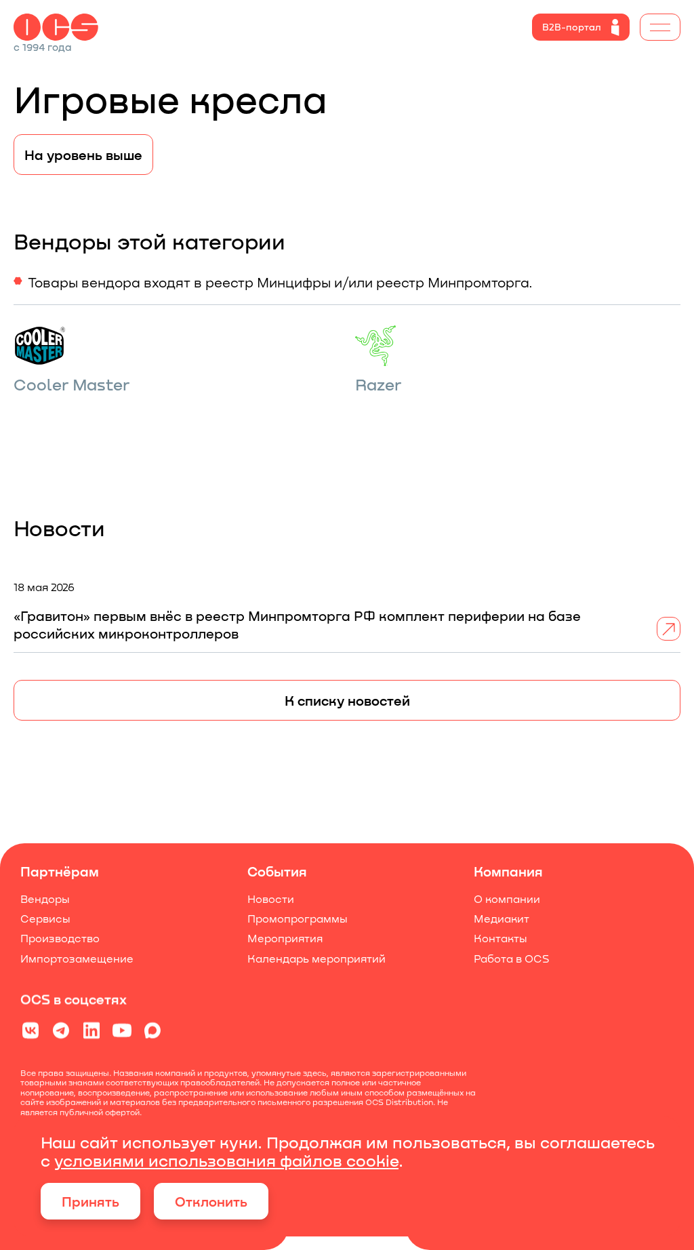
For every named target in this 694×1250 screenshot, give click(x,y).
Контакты (500, 938)
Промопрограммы (297, 918)
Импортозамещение (77, 958)
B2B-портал (571, 27)
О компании (507, 898)
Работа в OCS (512, 958)
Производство (60, 938)
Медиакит (501, 918)
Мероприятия (285, 938)
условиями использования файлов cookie (226, 1160)
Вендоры (45, 898)
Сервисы (45, 918)
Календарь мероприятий (316, 958)
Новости (270, 898)
